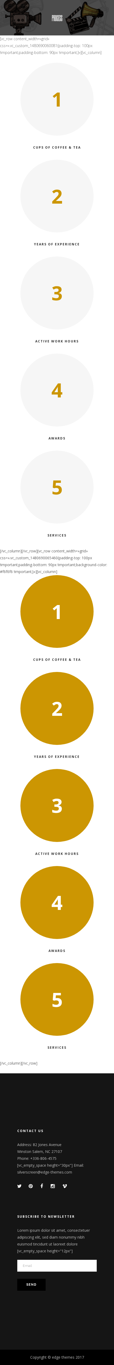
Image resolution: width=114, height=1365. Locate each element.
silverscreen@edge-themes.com (44, 1172)
